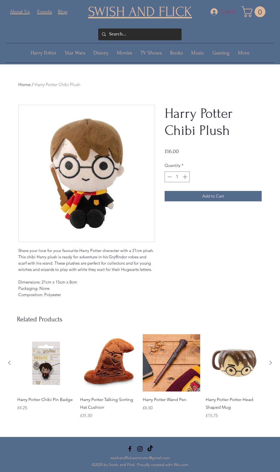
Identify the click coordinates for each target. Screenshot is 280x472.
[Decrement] (169, 177)
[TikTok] (150, 448)
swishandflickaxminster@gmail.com (140, 457)
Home (24, 84)
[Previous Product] (9, 362)
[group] (140, 380)
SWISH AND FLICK (140, 12)
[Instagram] (140, 448)
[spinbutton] (177, 177)
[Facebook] (129, 448)
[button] (254, 11)
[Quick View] (46, 363)
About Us (20, 12)
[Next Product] (270, 362)
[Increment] (185, 177)
